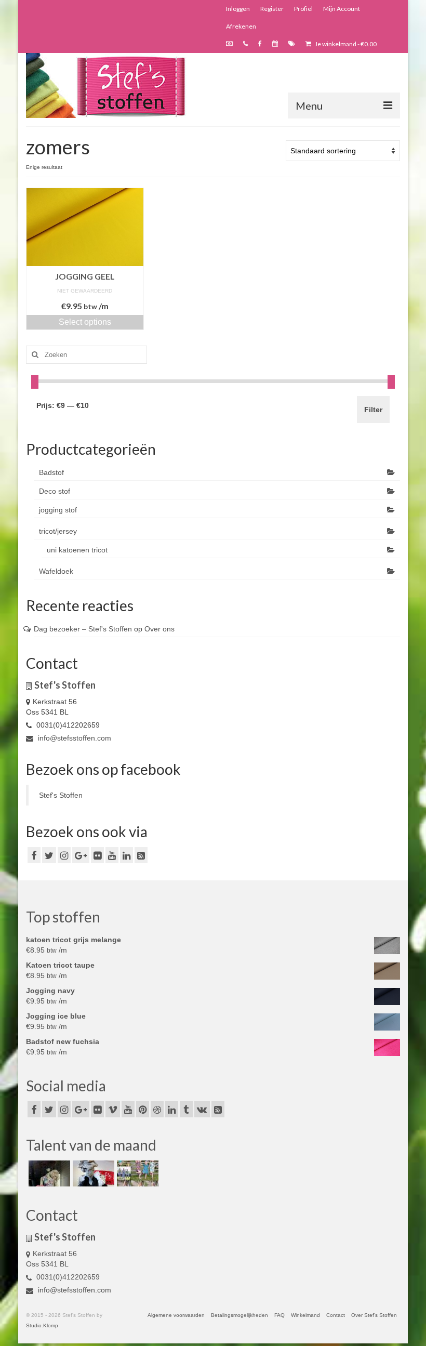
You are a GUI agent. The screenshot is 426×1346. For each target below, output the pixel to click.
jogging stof (58, 510)
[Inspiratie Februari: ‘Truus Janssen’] (136, 1173)
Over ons (159, 629)
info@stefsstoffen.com (73, 738)
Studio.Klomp (42, 1325)
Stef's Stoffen (61, 795)
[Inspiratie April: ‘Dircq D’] (48, 1173)
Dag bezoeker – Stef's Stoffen (83, 629)
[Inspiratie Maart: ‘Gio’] (92, 1173)
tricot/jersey (58, 531)
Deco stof (54, 491)
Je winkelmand (345, 44)
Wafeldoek (56, 571)
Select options (85, 322)
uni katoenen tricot (77, 550)
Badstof (51, 472)
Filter (373, 409)
